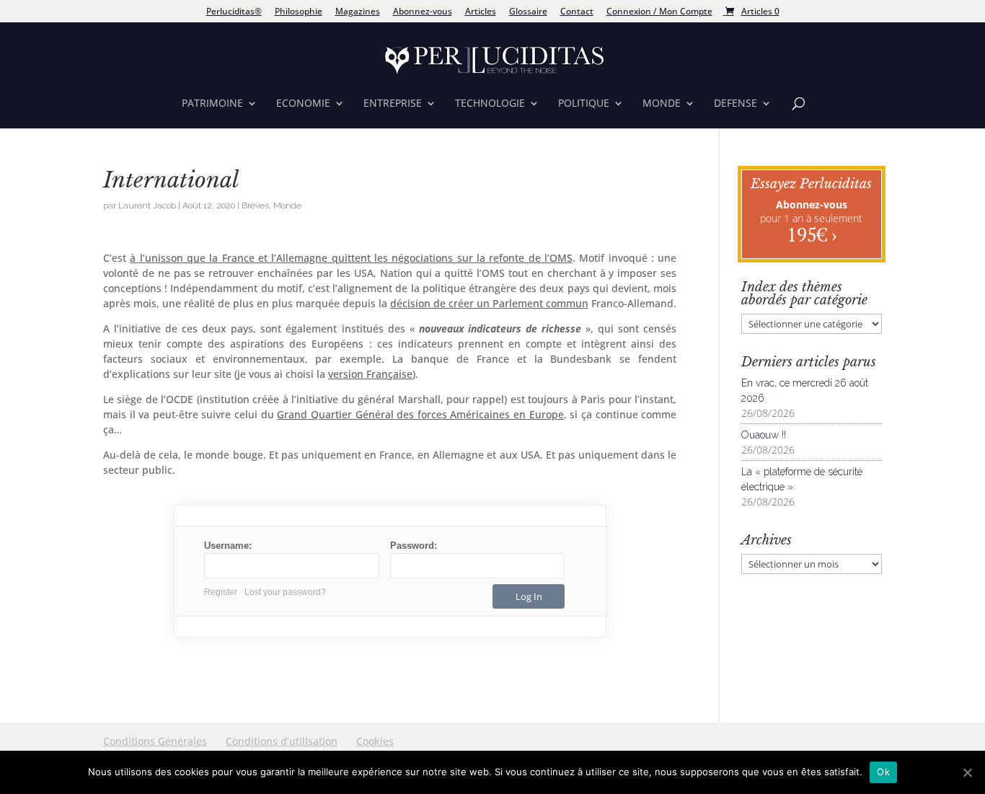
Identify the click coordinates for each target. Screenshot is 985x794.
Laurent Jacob (147, 205)
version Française (370, 374)
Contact (576, 12)
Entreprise (392, 104)
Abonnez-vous (422, 12)
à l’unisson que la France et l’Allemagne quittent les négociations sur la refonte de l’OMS (351, 258)
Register (220, 592)
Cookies (375, 741)
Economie (303, 104)
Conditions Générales (155, 741)
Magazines (357, 12)
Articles (480, 12)
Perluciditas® (234, 12)
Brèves (255, 205)
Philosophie (298, 12)
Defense (735, 104)
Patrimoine (212, 104)
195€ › (811, 234)
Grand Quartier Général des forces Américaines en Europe (420, 414)
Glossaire (528, 12)
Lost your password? (285, 592)
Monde (661, 104)
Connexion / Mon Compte (659, 12)
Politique (583, 104)
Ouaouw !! (763, 435)
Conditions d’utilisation (281, 741)
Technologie (490, 104)
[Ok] (967, 772)
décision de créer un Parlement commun (489, 303)
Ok (883, 771)
